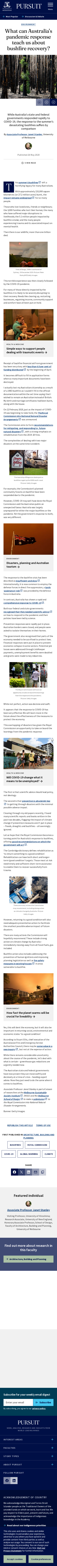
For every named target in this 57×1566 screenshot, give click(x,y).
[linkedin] (14, 1480)
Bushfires (15, 1144)
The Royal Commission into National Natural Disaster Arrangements (26, 416)
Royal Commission (37, 1144)
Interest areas (13, 1439)
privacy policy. (39, 1408)
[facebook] (7, 1480)
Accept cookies (15, 1559)
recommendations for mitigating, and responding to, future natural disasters (28, 428)
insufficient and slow (26, 580)
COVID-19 (8, 1153)
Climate (49, 1153)
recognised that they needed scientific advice (26, 611)
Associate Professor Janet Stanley (24, 134)
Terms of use (43, 1125)
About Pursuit (13, 1464)
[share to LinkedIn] (28, 1172)
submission (38, 1099)
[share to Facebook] (14, 1172)
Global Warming (29, 1153)
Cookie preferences (41, 1559)
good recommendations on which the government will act (27, 843)
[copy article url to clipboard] (42, 1172)
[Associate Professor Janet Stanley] (28, 146)
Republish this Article (20, 1125)
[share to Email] (35, 1172)
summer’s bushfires (28, 182)
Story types (11, 1456)
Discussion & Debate (34, 16)
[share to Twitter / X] (21, 1172)
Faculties (9, 1447)
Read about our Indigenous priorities (26, 1525)
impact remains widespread (18, 197)
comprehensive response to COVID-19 (22, 602)
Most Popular (12, 16)
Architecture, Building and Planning (28, 1259)
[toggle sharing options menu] (53, 102)
